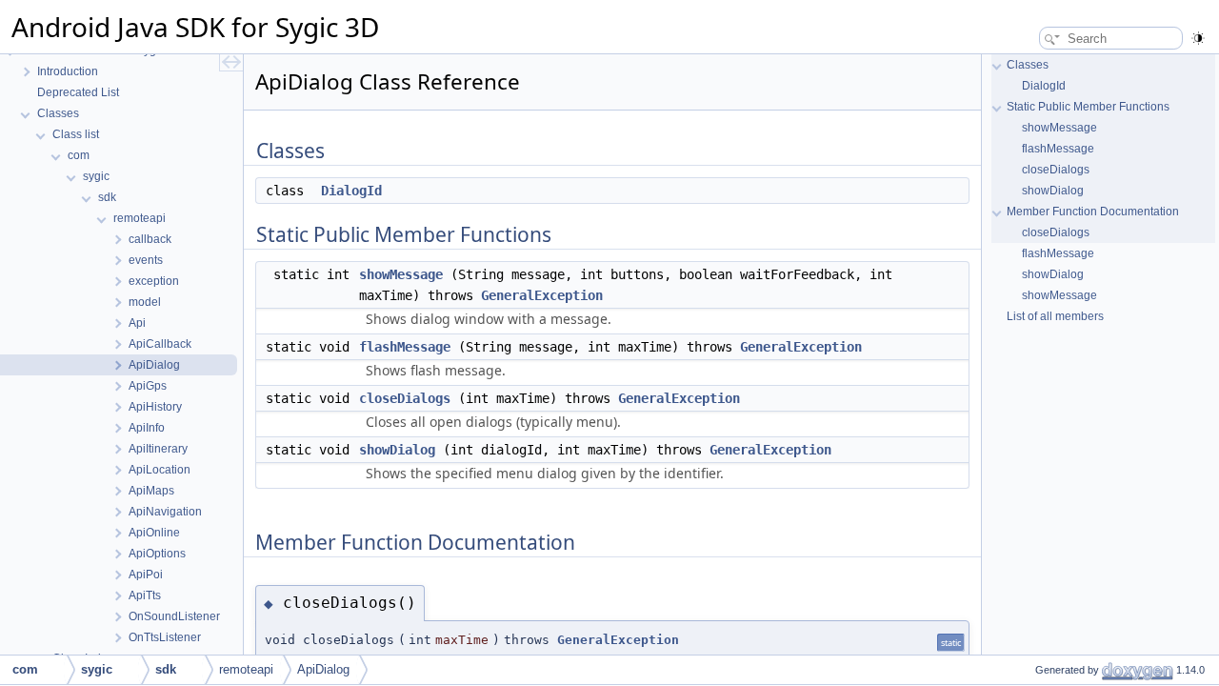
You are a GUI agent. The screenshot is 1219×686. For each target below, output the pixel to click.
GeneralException (542, 295)
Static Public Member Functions (1088, 106)
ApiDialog (323, 669)
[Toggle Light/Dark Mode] (1198, 36)
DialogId (351, 190)
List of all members (1055, 316)
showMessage (401, 274)
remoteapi (246, 669)
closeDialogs (404, 398)
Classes (1028, 64)
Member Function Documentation (1093, 211)
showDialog (397, 449)
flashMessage (404, 346)
